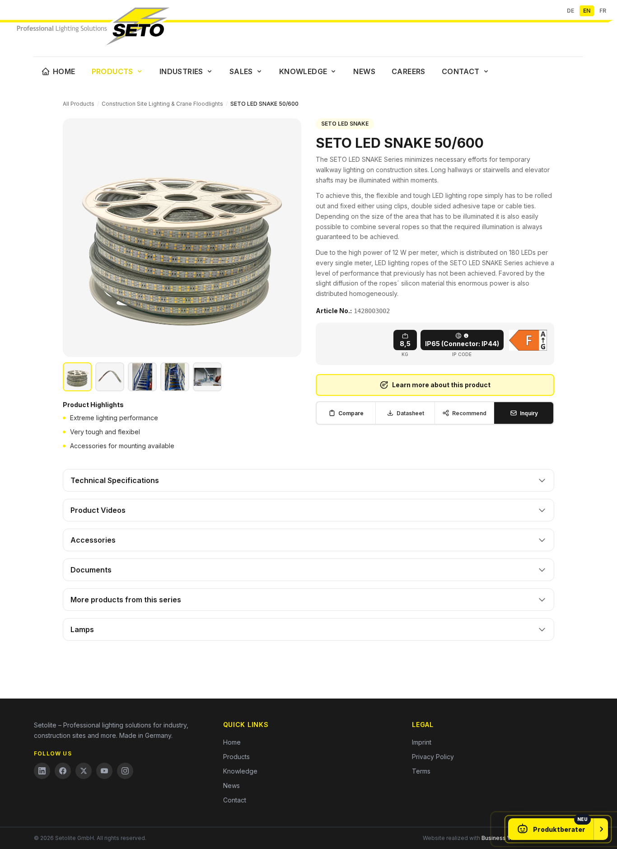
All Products (78, 103)
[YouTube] (104, 771)
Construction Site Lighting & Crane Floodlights (162, 103)
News (364, 71)
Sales (241, 71)
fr (602, 10)
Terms (421, 771)
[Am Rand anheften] (601, 829)
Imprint (421, 742)
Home (64, 71)
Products (112, 71)
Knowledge (303, 71)
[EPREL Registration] (528, 340)
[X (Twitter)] (83, 771)
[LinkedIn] (42, 771)
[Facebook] (63, 771)
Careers (408, 71)
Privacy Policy (433, 756)
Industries (181, 71)
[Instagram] (125, 771)
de (570, 10)
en (586, 10)
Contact (461, 71)
